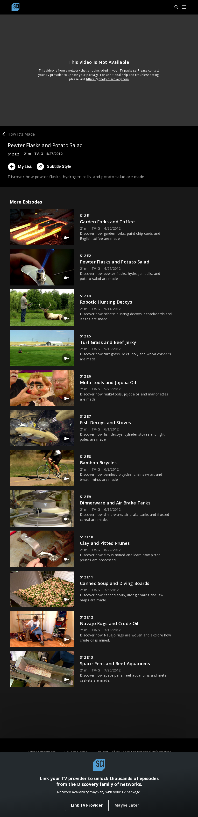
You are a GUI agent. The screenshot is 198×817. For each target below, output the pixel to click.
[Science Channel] (15, 7)
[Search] (174, 7)
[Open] (184, 7)
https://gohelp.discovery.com (107, 79)
